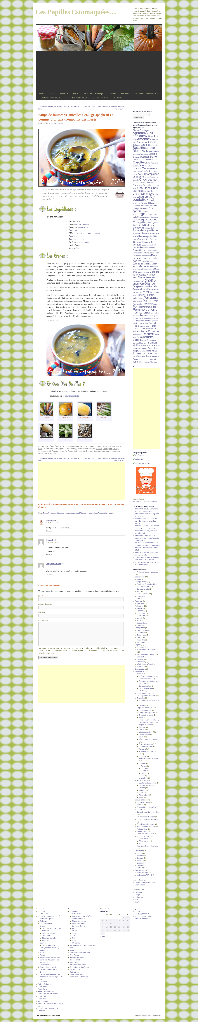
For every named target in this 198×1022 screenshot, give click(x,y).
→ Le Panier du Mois (99, 98)
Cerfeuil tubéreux (46, 923)
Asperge (141, 142)
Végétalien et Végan (144, 664)
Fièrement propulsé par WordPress (148, 1016)
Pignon (140, 295)
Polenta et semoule (146, 751)
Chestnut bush (154, 177)
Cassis (148, 162)
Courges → (44, 943)
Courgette (139, 222)
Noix (151, 277)
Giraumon (146, 245)
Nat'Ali (139, 620)
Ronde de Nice (137, 334)
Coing (135, 208)
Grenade (151, 248)
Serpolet (136, 343)
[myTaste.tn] (146, 459)
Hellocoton (139, 897)
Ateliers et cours (143, 630)
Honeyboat (144, 253)
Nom (40, 596)
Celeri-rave (149, 168)
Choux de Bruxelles (49, 938)
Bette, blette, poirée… (48, 919)
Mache (150, 264)
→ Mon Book (63, 94)
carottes (73, 236)
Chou (143, 179)
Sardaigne (141, 865)
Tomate (146, 353)
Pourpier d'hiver (142, 321)
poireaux (74, 230)
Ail (147, 132)
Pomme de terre (74, 451)
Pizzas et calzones (146, 744)
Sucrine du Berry (151, 345)
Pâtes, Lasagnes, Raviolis (148, 739)
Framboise (143, 239)
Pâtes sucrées (144, 841)
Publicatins (141, 640)
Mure (147, 272)
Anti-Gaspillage (142, 873)
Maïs (135, 269)
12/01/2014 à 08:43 (52, 542)
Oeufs (141, 737)
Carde (147, 160)
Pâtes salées (143, 795)
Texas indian (151, 351)
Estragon (146, 230)
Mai (73, 938)
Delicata (140, 225)
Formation (138, 601)
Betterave (148, 147)
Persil (146, 292)
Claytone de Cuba (140, 206)
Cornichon (145, 211)
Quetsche (153, 323)
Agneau (144, 766)
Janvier (75, 933)
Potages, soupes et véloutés (106, 446)
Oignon (147, 280)
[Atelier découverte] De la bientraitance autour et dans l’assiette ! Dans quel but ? (147, 538)
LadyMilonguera (53, 564)
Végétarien (141, 667)
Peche (138, 292)
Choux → (43, 926)
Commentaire (43, 620)
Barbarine (136, 145)
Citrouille (152, 203)
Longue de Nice (140, 264)
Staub (139, 625)
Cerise (141, 174)
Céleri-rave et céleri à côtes (82, 916)
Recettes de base (143, 780)
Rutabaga (45, 940)
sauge (86, 242)
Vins (138, 599)
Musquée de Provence (146, 273)
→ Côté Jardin (116, 98)
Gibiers (143, 773)
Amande (143, 139)
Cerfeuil (139, 171)
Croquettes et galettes (147, 713)
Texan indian (141, 351)
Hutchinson (141, 616)
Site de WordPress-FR (143, 919)
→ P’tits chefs (123, 94)
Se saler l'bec (140, 671)
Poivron (147, 303)
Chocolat (140, 810)
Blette (137, 151)
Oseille (144, 286)
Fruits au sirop (142, 829)
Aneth (152, 139)
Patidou (151, 289)
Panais (152, 286)
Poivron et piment (78, 923)
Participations (140, 628)
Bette (137, 147)
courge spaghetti (82, 224)
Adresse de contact (45, 604)
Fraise (135, 239)
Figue (147, 237)
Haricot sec (153, 250)
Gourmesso (141, 613)
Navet (150, 274)
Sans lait (140, 659)
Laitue (144, 261)
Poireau (55, 451)
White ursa (153, 362)
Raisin (139, 329)
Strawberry (143, 343)
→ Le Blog (51, 94)
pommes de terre (77, 239)
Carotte (99, 449)
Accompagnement (143, 693)
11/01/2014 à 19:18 (52, 566)
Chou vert (143, 196)
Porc (142, 776)
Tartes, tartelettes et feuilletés (147, 846)
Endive (153, 228)
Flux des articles (142, 914)
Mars (74, 940)
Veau (145, 771)
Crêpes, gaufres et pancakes (147, 819)
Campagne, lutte (143, 589)
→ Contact (111, 94)
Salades (142, 705)
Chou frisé (144, 188)
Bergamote (153, 145)
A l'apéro (140, 674)
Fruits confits (143, 839)
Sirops (141, 844)
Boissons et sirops (145, 679)
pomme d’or (82, 227)
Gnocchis (142, 727)
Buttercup (145, 157)
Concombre (143, 208)
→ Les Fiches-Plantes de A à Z (76, 98)
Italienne (140, 858)
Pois (155, 301)
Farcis (141, 717)
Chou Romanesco (143, 193)
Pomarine (155, 304)
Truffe (151, 359)
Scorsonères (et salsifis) (48, 967)
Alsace (139, 853)
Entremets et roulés (146, 715)
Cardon (153, 160)
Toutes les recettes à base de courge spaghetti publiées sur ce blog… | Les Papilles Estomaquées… (79, 513)
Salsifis (140, 337)
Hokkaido (136, 253)
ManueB (49, 540)
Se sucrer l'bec (140, 800)
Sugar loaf (137, 348)
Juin (73, 936)
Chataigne (138, 177)
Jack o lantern (146, 256)
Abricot (136, 130)
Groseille (137, 250)
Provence (140, 860)
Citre (148, 200)
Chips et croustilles (146, 688)
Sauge (82, 451)
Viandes (142, 764)
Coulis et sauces (145, 785)
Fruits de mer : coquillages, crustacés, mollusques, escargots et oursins (149, 722)
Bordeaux (140, 856)
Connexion (139, 911)
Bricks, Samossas (145, 710)
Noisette (143, 277)
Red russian (147, 329)
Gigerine (145, 242)
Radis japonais (144, 326)
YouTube (138, 902)
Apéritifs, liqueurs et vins (148, 676)
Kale (154, 255)
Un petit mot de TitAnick (143, 875)
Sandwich (142, 756)
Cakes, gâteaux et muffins (146, 807)
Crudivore (140, 647)
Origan (137, 286)
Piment (148, 294)
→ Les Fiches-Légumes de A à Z (145, 94)
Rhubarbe (142, 331)
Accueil (41, 94)
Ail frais (149, 136)
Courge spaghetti (44, 451)
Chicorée (136, 180)
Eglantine (147, 228)
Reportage (141, 642)
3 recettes (153, 501)
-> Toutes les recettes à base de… (147, 572)
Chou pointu (147, 191)
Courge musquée (143, 217)
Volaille (143, 778)
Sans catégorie (140, 669)
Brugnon (136, 157)
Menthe (141, 269)
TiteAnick (60, 123)
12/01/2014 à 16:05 (52, 523)
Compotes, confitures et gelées (148, 812)
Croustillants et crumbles (146, 824)
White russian (144, 362)
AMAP (139, 579)
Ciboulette (144, 198)
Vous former (141, 604)
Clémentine (152, 206)
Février (74, 931)
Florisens (140, 611)
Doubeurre (149, 225)
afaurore (50, 520)
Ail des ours (143, 134)
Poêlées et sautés (145, 747)
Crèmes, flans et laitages (146, 817)
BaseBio (140, 608)
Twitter (137, 900)
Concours (140, 633)
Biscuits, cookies (143, 802)
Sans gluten (141, 657)
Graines (142, 788)
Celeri (141, 165)
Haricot (146, 250)
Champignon (107, 449)
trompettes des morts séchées (89, 233)
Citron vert (144, 203)
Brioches (140, 805)
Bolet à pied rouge (142, 154)
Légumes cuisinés (145, 732)
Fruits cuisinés (142, 831)
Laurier (150, 261)
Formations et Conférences (48, 994)
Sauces (142, 691)
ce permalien (52, 454)
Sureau (144, 348)
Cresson (149, 223)
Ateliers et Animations (46, 991)
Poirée (147, 301)
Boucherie (145, 768)
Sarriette (148, 336)
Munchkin (141, 272)
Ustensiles (141, 596)
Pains (141, 793)
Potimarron (140, 312)
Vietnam (140, 868)
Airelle (135, 139)
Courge (116, 449)
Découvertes (139, 577)
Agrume (139, 133)
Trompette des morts (93, 451)
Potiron (144, 315)
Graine (143, 247)
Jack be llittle (137, 256)
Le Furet (140, 637)
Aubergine (150, 142)
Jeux (138, 591)
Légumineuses (144, 734)
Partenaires (139, 606)
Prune (138, 323)
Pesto (141, 797)
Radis (136, 325)
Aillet (156, 136)
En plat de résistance (144, 708)
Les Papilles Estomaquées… (76, 12)
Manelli (139, 618)
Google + (138, 895)
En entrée (91, 446)
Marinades (143, 790)
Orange (149, 283)
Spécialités (139, 851)
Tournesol (155, 357)
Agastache (144, 130)
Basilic (144, 144)
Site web (41, 612)
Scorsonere (151, 340)
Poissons (142, 749)
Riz (140, 754)
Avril (73, 928)
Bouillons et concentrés (147, 783)
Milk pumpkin (149, 269)
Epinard (137, 230)
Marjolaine (145, 266)
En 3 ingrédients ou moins (146, 696)
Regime (138, 645)
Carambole (140, 160)
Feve (141, 236)
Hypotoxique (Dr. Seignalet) (147, 650)
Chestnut (146, 177)
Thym (137, 353)
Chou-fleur (152, 180)
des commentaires (143, 916)
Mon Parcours (43, 1001)
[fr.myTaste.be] (146, 455)
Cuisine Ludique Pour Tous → (49, 1008)
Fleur (153, 236)
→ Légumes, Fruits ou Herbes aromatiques (88, 94)
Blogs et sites (142, 582)
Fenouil (138, 233)
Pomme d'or (62, 451)
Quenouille (144, 323)
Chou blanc (151, 183)
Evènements (141, 635)
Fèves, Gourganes (79, 921)
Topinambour (144, 356)
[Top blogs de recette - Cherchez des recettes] (146, 463)
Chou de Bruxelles (142, 185)
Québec (140, 863)
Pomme (138, 306)
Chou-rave (139, 182)
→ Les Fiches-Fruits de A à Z (50, 98)
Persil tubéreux (45, 965)
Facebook (138, 892)
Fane (154, 230)
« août (102, 936)
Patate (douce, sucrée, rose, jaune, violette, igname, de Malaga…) (50, 960)
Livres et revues (142, 594)
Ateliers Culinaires (44, 984)
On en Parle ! (42, 987)
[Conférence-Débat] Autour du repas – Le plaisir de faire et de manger (147, 521)
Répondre (49, 531)
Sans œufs (141, 662)
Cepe (134, 171)
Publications (42, 989)
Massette (155, 267)
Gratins (141, 730)
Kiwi (134, 258)
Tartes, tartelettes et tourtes (149, 759)
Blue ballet (146, 151)
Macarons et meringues (145, 834)
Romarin (153, 331)
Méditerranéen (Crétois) (145, 654)
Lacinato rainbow (143, 258)
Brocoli (153, 153)
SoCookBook (142, 623)
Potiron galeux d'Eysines (147, 318)
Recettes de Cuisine (140, 501)
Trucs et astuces (141, 870)
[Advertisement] (99, 71)
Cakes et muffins (145, 686)
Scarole (143, 340)
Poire (140, 298)
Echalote (138, 227)
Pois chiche (137, 304)
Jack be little (154, 253)
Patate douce (140, 289)
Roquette (149, 334)
